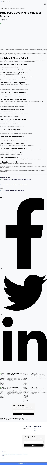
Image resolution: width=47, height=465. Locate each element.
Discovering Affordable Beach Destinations (15, 374)
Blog (35, 430)
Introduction (34, 373)
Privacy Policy (26, 428)
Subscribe (23, 414)
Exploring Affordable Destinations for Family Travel (15, 388)
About (35, 432)
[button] (45, 4)
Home (2, 8)
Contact (35, 433)
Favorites (6, 8)
